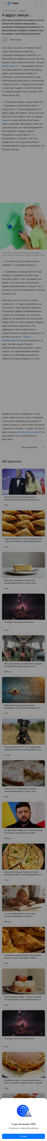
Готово (23, 1136)
